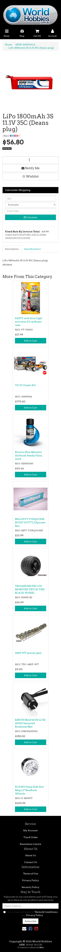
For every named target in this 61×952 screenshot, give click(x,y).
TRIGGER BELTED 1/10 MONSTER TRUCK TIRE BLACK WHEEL (30, 589)
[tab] (12, 249)
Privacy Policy (30, 880)
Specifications (32, 249)
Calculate (31, 217)
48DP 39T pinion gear (28, 653)
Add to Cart (30, 340)
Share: (6, 136)
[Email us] (24, 928)
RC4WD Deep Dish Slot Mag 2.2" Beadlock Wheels (29, 790)
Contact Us (30, 862)
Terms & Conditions (46, 912)
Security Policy (30, 887)
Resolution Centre (30, 844)
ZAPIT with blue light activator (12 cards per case (28, 322)
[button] (30, 176)
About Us (30, 855)
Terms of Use (30, 873)
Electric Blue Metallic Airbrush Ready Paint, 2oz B (29, 455)
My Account (30, 830)
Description (12, 249)
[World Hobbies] (30, 14)
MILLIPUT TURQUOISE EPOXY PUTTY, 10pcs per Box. (30, 522)
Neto (41, 947)
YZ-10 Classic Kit (25, 385)
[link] (30, 928)
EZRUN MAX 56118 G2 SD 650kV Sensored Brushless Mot (30, 723)
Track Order (30, 837)
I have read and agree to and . (32, 914)
